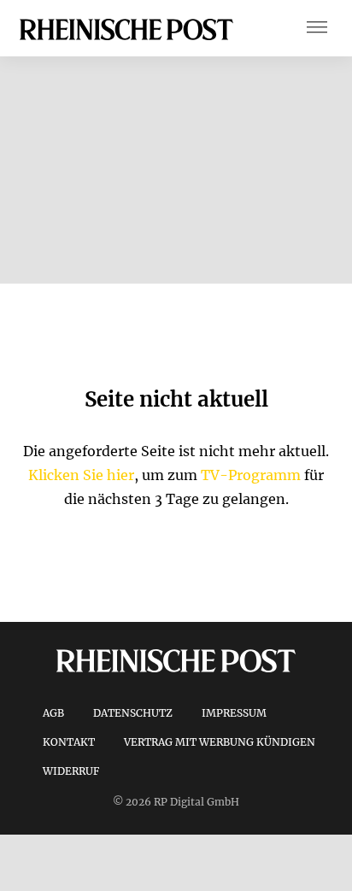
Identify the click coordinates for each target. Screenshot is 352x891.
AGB (53, 712)
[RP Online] (126, 28)
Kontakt (69, 742)
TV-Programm (251, 475)
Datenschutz (133, 712)
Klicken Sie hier (81, 475)
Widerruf (71, 771)
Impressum (234, 712)
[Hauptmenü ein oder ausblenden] (317, 28)
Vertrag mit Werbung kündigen (219, 742)
